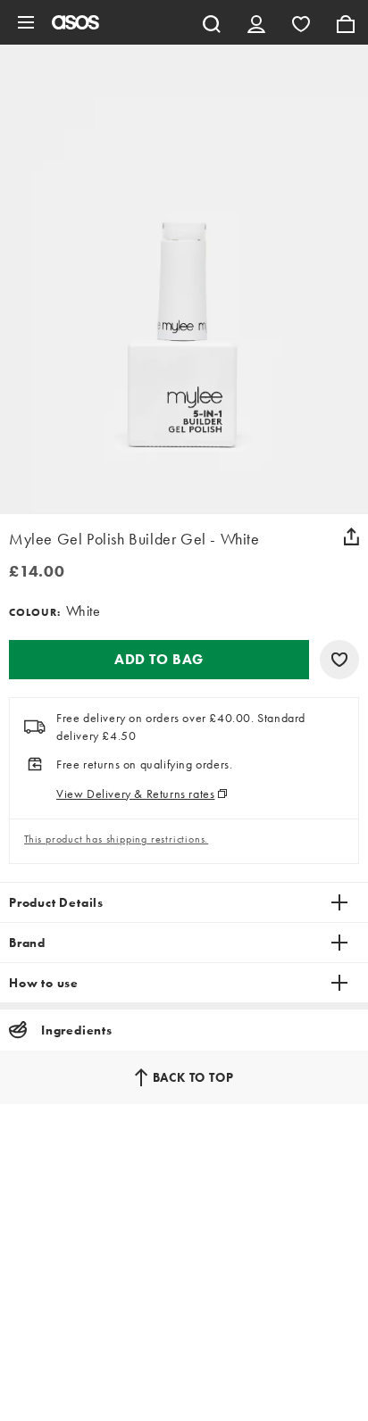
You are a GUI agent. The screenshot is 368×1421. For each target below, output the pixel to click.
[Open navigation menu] (26, 22)
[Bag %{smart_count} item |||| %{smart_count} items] (345, 22)
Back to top (193, 1077)
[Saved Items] (301, 22)
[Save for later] (339, 659)
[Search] (211, 22)
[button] (159, 659)
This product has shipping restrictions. (116, 839)
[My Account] (256, 22)
